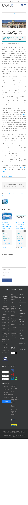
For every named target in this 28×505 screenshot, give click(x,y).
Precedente (16, 13)
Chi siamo (22, 301)
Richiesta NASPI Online (22, 348)
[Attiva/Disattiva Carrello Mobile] (22, 5)
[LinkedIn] (12, 378)
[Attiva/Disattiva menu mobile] (25, 5)
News (21, 316)
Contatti (22, 297)
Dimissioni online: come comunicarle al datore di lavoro (6, 232)
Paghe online (21, 329)
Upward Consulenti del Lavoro (9, 175)
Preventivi (22, 313)
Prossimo (23, 13)
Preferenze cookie (22, 344)
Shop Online (21, 309)
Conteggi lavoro (22, 325)
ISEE (23, 114)
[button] (3, 231)
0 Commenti (9, 176)
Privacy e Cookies (22, 339)
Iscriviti (6, 401)
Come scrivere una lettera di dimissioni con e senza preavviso (20, 233)
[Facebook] (12, 370)
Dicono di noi (22, 304)
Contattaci (5, 171)
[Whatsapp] (16, 378)
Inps (22, 83)
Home (21, 294)
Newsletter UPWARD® (22, 320)
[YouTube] (12, 374)
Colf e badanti (22, 334)
